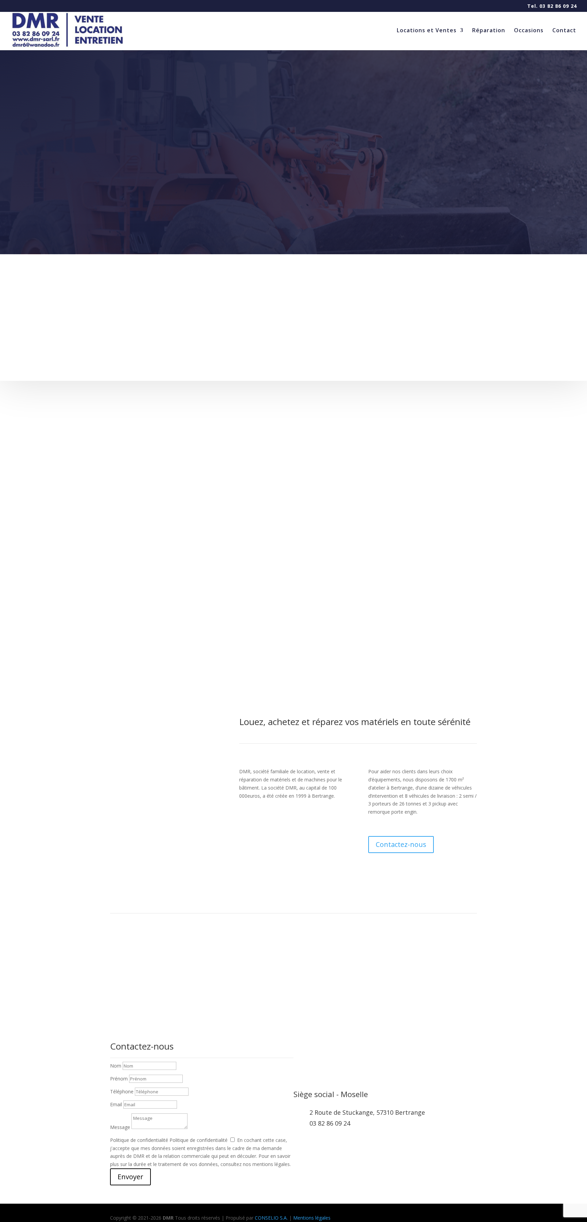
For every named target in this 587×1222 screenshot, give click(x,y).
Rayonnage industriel (240, 331)
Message (120, 1127)
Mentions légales (312, 1218)
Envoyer (130, 1176)
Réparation (488, 31)
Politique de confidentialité (139, 1140)
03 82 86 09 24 (329, 1123)
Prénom (119, 1078)
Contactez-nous (401, 844)
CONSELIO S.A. (271, 1218)
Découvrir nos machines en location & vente (476, 340)
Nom (115, 1065)
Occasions (529, 31)
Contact (564, 31)
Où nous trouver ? (294, 987)
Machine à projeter (359, 331)
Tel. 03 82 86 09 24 (552, 6)
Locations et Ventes (427, 31)
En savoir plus (102, 304)
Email (116, 1104)
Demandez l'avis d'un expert (293, 212)
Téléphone (122, 1091)
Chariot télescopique (116, 331)
